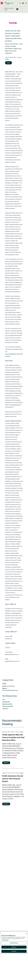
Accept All (14, 951)
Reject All (14, 947)
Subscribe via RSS (7, 704)
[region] (14, 942)
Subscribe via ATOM (7, 706)
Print (3, 699)
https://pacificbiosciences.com (10, 690)
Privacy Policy (5, 940)
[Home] (7, 3)
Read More (6, 762)
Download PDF (6, 701)
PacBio (7, 59)
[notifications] (23, 3)
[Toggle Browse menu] (22, 9)
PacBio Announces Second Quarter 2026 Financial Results (12, 778)
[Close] (26, 933)
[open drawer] (26, 3)
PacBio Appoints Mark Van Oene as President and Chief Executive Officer (13, 737)
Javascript (5, 708)
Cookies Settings (14, 942)
